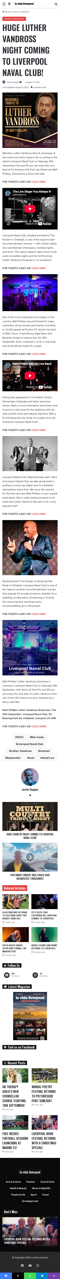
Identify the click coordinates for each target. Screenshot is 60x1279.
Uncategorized (30, 1201)
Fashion (30, 1181)
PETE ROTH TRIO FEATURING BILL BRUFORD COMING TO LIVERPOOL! (44, 915)
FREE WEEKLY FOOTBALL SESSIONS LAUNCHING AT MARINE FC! (15, 1140)
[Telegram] (42, 1276)
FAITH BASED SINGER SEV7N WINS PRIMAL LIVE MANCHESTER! (14, 948)
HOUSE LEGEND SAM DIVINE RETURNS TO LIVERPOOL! (44, 946)
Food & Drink (47, 1181)
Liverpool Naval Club (30, 744)
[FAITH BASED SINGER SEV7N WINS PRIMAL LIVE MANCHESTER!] (15, 934)
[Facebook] (22, 1265)
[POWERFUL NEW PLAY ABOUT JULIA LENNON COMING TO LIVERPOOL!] (30, 1231)
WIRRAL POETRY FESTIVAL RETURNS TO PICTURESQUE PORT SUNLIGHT (44, 1093)
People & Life (18, 1194)
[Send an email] (20, 82)
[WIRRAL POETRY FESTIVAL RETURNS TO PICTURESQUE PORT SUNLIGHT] (45, 1075)
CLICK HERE (38, 181)
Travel (45, 1194)
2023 (20, 737)
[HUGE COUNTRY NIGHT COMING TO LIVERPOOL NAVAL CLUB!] (30, 816)
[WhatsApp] (30, 1276)
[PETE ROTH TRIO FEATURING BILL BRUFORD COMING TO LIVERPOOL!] (44, 901)
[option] (30, 1231)
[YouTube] (30, 1265)
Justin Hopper (13, 82)
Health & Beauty (18, 1188)
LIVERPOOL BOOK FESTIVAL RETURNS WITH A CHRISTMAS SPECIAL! (44, 1140)
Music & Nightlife (21, 11)
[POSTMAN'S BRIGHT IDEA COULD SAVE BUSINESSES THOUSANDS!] (30, 857)
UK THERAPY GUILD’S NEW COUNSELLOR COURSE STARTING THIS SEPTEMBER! (14, 1096)
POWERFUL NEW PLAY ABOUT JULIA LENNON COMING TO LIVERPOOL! (26, 1241)
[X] (18, 1276)
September (14, 757)
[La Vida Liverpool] (21, 3)
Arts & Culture (13, 1181)
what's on (48, 757)
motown (45, 750)
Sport (34, 1194)
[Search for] (56, 5)
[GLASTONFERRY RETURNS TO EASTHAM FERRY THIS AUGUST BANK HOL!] (15, 901)
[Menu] (4, 5)
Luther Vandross (21, 750)
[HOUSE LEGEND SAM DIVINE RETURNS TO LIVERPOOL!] (44, 934)
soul (31, 757)
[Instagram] (38, 1265)
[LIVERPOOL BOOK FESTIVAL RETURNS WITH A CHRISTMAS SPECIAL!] (45, 1122)
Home (7, 11)
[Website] (30, 795)
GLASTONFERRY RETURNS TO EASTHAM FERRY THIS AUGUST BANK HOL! (14, 915)
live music (38, 737)
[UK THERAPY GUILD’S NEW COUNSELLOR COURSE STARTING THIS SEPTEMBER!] (15, 1075)
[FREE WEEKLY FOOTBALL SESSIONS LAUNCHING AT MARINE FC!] (15, 1122)
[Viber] (54, 1276)
